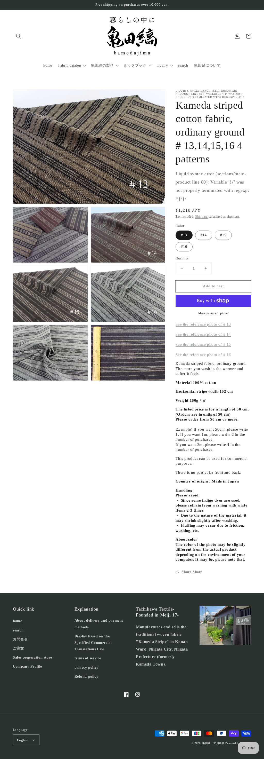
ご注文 (18, 648)
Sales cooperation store (32, 657)
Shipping (201, 216)
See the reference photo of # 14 (203, 334)
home (17, 621)
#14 (204, 235)
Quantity (182, 258)
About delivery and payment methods (99, 624)
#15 (223, 235)
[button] (18, 36)
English (23, 740)
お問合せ (20, 639)
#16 (184, 247)
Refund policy (86, 676)
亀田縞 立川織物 (213, 743)
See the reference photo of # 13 (203, 324)
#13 (184, 235)
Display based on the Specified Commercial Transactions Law (93, 642)
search (18, 630)
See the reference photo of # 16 (203, 355)
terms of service (88, 658)
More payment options (213, 313)
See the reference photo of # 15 (203, 344)
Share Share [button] (192, 572)
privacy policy (86, 667)
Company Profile (27, 666)
